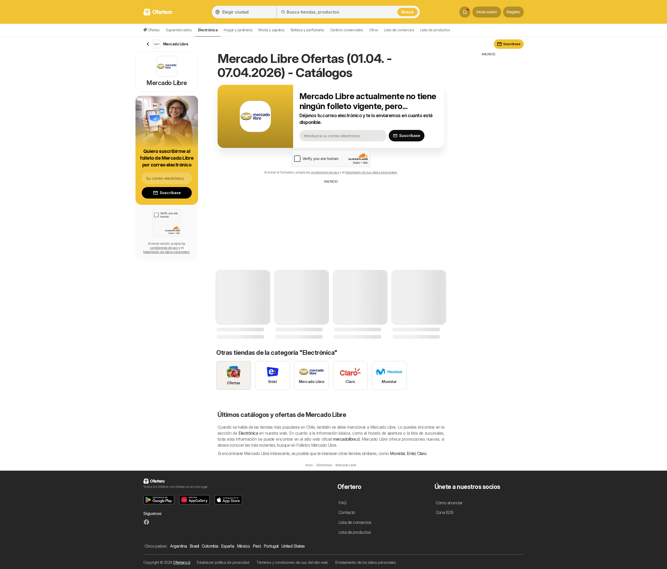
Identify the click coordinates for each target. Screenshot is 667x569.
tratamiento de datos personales (166, 252)
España (227, 546)
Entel (411, 453)
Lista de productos (435, 30)
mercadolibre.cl (346, 439)
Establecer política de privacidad (223, 562)
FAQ (342, 502)
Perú (257, 546)
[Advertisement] (330, 223)
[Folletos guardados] (464, 12)
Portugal (271, 546)
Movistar (397, 453)
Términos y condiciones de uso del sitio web (292, 562)
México (243, 546)
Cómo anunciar (449, 502)
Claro (421, 453)
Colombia (210, 546)
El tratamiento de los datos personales (365, 562)
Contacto (346, 512)
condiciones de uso (325, 172)
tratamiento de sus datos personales (371, 172)
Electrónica (248, 433)
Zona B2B (445, 512)
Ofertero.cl (181, 562)
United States (293, 546)
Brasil (194, 546)
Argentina (178, 546)
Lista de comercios (399, 30)
